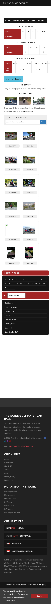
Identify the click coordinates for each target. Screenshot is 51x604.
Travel (6, 470)
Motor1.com (9, 506)
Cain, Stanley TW (11, 332)
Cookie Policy (31, 585)
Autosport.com (10, 499)
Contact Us (8, 480)
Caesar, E (8, 315)
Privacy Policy (9, 477)
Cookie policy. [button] (9, 600)
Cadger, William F (11, 307)
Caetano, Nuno (10, 320)
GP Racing (8, 502)
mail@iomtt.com (26, 111)
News (6, 473)
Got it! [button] (39, 596)
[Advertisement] (25, 363)
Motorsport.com (10, 492)
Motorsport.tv (10, 495)
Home (6, 459)
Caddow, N (9, 303)
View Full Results (13, 78)
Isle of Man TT (10, 463)
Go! (42, 122)
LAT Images (8, 509)
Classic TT (8, 466)
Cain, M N (8, 328)
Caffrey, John (10, 324)
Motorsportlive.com (12, 513)
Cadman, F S (9, 311)
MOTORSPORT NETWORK (21, 446)
